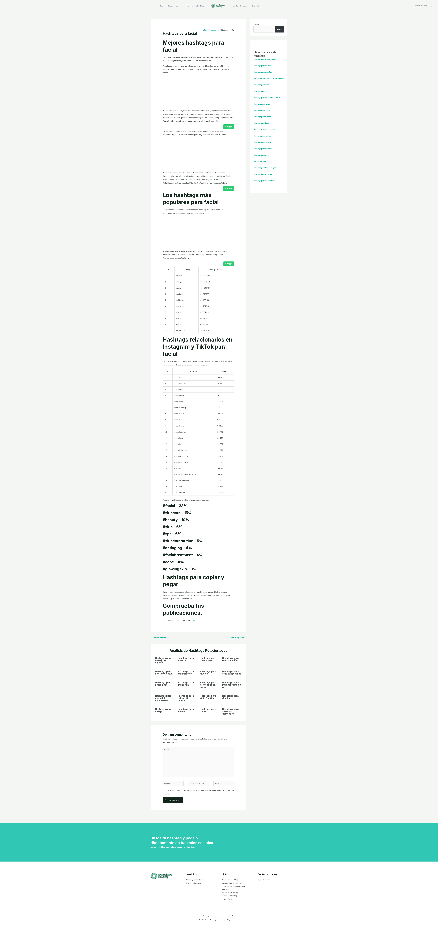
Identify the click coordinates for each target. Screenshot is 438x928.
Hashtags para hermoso (262, 148)
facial (194, 620)
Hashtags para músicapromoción (231, 684)
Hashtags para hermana (262, 65)
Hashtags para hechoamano (264, 180)
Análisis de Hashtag (240, 6)
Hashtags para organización (185, 672)
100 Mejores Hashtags (196, 6)
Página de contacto (264, 880)
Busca (279, 29)
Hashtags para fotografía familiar (185, 698)
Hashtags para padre (208, 710)
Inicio (162, 6)
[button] (430, 5)
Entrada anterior (158, 638)
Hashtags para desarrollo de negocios (268, 97)
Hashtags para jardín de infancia (265, 59)
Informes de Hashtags (230, 893)
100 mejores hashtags (230, 880)
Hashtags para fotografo (263, 174)
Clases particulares (193, 883)
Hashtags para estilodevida (264, 129)
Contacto (255, 6)
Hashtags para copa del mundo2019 (163, 698)
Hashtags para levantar (185, 659)
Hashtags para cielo (261, 155)
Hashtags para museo (185, 710)
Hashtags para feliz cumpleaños (231, 672)
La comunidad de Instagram (232, 883)
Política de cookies (228, 916)
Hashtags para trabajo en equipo (163, 660)
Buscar (256, 24)
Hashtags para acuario (262, 91)
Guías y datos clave (175, 6)
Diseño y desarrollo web (195, 880)
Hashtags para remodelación (230, 659)
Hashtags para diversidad (208, 659)
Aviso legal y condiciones (211, 916)
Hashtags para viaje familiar (208, 696)
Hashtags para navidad (262, 142)
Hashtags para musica (262, 136)
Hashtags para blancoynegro (264, 168)
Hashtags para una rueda (185, 683)
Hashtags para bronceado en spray (208, 684)
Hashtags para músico (208, 672)
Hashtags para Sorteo (261, 110)
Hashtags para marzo (261, 104)
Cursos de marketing (229, 896)
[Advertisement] (198, 92)
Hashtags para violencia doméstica (230, 711)
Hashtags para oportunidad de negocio (268, 78)
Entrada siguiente (238, 638)
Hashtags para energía (163, 710)
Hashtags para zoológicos (163, 683)
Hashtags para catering (262, 72)
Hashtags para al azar (261, 85)
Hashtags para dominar (230, 696)
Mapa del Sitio (227, 899)
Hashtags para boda (261, 123)
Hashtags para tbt (260, 161)
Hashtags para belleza (262, 117)
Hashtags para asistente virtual (164, 672)
